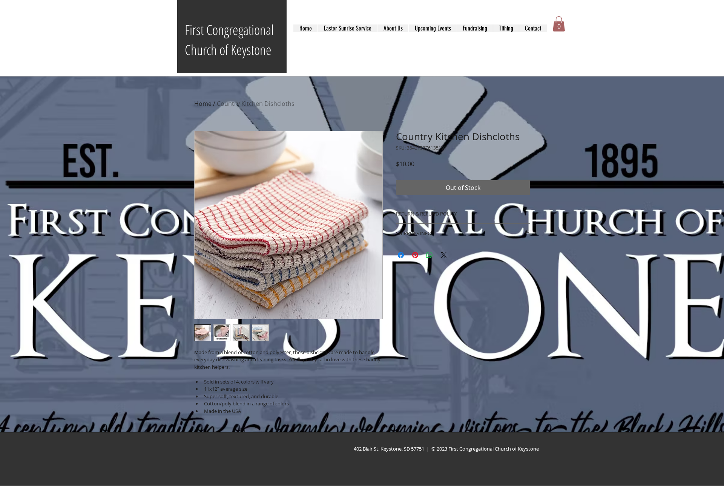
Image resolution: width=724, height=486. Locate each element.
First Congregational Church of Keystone (229, 39)
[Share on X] (443, 255)
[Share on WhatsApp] (429, 255)
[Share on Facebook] (400, 255)
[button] (558, 24)
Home (203, 103)
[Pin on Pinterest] (415, 255)
